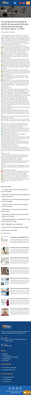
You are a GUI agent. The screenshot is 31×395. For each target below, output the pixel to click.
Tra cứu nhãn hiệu (7, 379)
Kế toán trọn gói (6, 355)
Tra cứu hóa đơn (7, 381)
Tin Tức (9, 13)
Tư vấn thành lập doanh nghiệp (10, 357)
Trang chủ (3, 13)
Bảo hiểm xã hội (6, 358)
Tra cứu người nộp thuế (8, 377)
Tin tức (13, 13)
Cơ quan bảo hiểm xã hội (9, 369)
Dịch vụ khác (6, 360)
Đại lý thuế (5, 353)
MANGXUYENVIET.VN (15, 392)
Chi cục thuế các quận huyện (10, 367)
